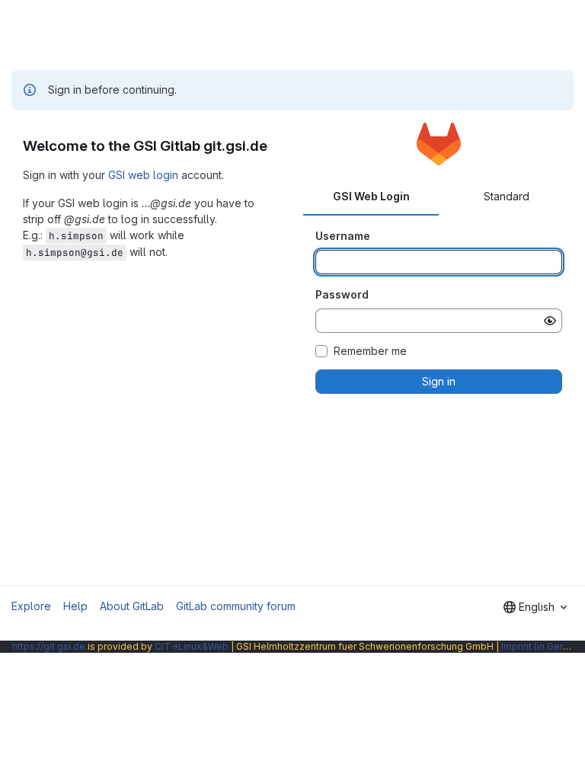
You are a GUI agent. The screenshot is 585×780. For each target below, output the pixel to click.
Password (342, 294)
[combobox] (535, 607)
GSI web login (143, 174)
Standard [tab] (506, 196)
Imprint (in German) (543, 646)
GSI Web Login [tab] (371, 196)
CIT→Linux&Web (192, 646)
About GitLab (132, 605)
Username (342, 235)
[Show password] (550, 320)
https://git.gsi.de (48, 646)
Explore (31, 605)
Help (75, 605)
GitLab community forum (236, 605)
